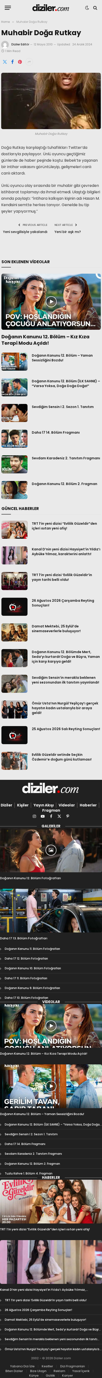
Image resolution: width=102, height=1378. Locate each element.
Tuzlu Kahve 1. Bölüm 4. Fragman (28, 1173)
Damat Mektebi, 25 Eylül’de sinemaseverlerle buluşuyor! (56, 628)
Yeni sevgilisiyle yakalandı (25, 231)
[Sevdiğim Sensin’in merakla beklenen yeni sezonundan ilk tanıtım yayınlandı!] (14, 684)
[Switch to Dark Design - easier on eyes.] (87, 8)
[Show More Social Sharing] (29, 62)
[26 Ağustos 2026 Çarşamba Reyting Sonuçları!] (14, 607)
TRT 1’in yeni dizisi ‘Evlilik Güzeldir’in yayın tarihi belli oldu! (62, 577)
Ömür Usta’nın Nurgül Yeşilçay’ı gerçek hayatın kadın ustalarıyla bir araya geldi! (65, 708)
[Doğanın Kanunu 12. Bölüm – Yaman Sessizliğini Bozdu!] (14, 362)
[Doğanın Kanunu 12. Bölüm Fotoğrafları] (51, 850)
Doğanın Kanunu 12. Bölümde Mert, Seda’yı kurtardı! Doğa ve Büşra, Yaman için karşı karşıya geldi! (66, 657)
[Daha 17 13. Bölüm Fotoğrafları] (51, 910)
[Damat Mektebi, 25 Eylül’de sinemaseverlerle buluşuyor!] (14, 632)
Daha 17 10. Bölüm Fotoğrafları (26, 998)
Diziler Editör (20, 44)
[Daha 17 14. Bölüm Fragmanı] (14, 439)
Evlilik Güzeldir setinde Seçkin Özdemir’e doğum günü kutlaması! (62, 757)
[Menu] (8, 7)
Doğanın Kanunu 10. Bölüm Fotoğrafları (33, 968)
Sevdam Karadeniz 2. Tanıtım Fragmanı (66, 458)
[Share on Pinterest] (19, 62)
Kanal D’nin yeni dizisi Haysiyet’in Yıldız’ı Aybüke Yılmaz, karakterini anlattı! (66, 551)
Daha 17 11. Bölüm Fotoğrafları (26, 978)
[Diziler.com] (51, 7)
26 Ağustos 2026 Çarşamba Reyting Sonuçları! (38, 1310)
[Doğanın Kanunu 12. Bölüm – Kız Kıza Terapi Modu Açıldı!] (51, 302)
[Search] (94, 7)
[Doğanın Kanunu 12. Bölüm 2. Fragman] (14, 490)
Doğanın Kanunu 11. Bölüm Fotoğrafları (32, 949)
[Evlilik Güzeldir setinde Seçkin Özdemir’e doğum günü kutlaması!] (14, 761)
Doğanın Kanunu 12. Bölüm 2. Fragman (64, 483)
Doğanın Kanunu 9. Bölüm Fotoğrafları (32, 988)
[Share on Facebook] (12, 62)
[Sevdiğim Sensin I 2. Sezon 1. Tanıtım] (14, 413)
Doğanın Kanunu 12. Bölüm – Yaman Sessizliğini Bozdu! (62, 358)
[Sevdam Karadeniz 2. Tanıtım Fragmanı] (14, 464)
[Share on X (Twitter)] (4, 62)
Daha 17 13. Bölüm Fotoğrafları (23, 938)
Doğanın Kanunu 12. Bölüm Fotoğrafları (30, 878)
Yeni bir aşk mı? (68, 231)
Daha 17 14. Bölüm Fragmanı (56, 432)
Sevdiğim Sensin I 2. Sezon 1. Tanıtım (63, 406)
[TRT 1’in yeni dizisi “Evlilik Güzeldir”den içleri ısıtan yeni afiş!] (14, 530)
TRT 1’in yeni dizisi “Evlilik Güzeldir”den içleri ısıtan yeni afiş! (64, 526)
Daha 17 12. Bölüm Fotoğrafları (26, 958)
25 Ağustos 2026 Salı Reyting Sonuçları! (66, 729)
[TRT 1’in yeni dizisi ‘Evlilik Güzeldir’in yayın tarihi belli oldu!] (14, 581)
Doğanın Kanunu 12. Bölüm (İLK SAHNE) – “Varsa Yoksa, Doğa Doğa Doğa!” (66, 383)
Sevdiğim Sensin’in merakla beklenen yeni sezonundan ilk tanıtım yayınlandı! (65, 680)
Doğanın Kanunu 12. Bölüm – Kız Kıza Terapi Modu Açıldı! (45, 339)
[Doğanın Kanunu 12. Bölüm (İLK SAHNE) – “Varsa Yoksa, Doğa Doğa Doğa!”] (14, 387)
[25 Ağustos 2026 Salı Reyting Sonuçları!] (14, 735)
